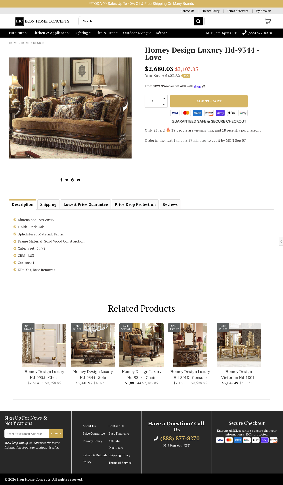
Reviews (170, 204)
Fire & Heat (106, 32)
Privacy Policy (210, 11)
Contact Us (187, 11)
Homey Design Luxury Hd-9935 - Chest (44, 374)
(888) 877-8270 (259, 33)
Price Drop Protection (135, 204)
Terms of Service (238, 11)
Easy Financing (119, 433)
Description (22, 204)
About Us (89, 426)
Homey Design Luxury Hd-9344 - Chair (141, 374)
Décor (161, 32)
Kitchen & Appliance (50, 32)
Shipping (48, 204)
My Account (263, 11)
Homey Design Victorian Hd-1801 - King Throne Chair (239, 374)
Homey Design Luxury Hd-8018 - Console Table (190, 374)
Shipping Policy (119, 455)
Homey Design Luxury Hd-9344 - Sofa (93, 374)
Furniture (17, 32)
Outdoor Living (135, 32)
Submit (56, 433)
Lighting (82, 32)
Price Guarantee (94, 433)
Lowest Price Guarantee (85, 204)
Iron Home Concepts (34, 479)
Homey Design (33, 43)
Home (13, 43)
